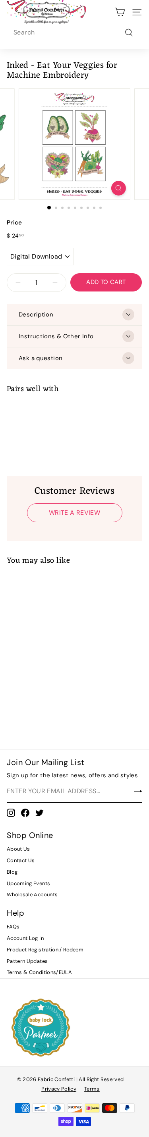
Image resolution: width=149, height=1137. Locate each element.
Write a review (74, 512)
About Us (18, 849)
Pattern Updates (27, 961)
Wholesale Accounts (32, 894)
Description (36, 314)
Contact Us (21, 860)
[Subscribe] (138, 791)
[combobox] (74, 32)
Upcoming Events (28, 883)
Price (14, 222)
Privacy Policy (58, 1088)
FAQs (13, 926)
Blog (12, 872)
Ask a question (40, 358)
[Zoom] (118, 188)
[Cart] (119, 12)
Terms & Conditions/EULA (39, 972)
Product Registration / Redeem (45, 949)
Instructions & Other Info (56, 336)
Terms (92, 1088)
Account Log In (25, 938)
